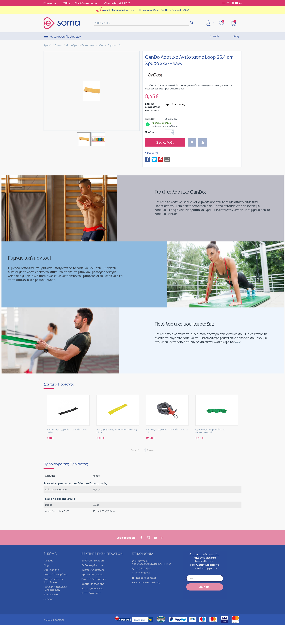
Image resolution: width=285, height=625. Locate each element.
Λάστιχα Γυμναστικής (109, 45)
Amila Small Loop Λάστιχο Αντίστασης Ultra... (116, 431)
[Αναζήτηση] (191, 23)
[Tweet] (154, 159)
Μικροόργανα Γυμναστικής (80, 45)
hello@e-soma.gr (146, 577)
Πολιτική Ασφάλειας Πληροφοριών (55, 588)
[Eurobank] (123, 623)
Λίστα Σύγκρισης (91, 593)
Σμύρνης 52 (142, 561)
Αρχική (47, 45)
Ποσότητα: (151, 132)
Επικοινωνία (51, 594)
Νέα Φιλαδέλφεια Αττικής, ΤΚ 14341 (152, 564)
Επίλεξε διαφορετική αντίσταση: (152, 107)
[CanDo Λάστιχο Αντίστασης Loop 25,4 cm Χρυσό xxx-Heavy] (91, 91)
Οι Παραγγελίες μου (92, 565)
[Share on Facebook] (147, 159)
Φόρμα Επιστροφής (92, 584)
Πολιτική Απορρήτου (55, 574)
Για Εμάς (48, 560)
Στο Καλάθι (165, 142)
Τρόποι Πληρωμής (92, 574)
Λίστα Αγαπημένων (92, 588)
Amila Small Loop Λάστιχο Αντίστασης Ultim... (67, 431)
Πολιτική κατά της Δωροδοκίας (54, 580)
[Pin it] (160, 159)
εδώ (237, 342)
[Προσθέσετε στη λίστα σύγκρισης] (202, 142)
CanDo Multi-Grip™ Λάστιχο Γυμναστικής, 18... (210, 431)
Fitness (58, 45)
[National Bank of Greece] (161, 623)
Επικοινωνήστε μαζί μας (146, 582)
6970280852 (120, 3)
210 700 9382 (73, 3)
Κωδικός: (150, 118)
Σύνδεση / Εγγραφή (92, 560)
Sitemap (48, 599)
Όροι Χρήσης (51, 570)
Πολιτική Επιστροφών (94, 579)
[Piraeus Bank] (143, 623)
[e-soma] (62, 22)
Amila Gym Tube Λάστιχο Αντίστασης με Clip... (167, 431)
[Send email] (167, 159)
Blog (46, 565)
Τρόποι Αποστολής (93, 570)
